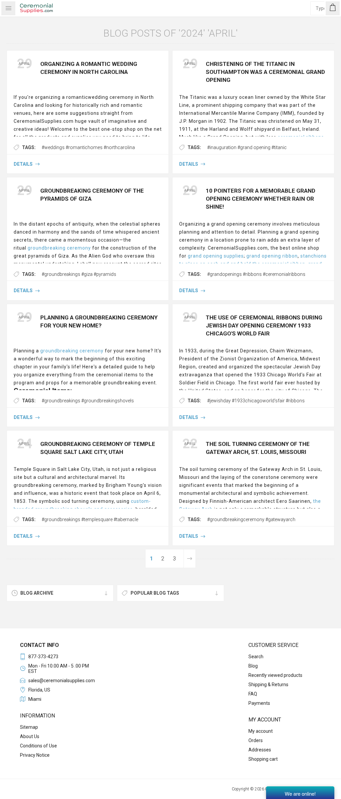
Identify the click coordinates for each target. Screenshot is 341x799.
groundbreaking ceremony (59, 248)
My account (260, 731)
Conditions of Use (38, 745)
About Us (29, 736)
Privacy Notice (35, 755)
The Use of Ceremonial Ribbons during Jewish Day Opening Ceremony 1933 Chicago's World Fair (264, 325)
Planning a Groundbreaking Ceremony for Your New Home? (99, 321)
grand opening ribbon (272, 256)
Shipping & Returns (268, 684)
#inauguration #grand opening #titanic (247, 147)
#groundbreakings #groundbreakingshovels (88, 400)
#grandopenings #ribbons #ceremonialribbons (256, 274)
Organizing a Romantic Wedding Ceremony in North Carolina (88, 68)
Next (189, 558)
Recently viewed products (275, 675)
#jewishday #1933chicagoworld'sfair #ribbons (256, 400)
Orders (255, 740)
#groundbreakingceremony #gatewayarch (251, 519)
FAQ (252, 694)
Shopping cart (263, 759)
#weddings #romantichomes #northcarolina (88, 147)
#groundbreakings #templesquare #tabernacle (90, 519)
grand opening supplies (216, 256)
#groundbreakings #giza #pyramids (79, 274)
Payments (259, 703)
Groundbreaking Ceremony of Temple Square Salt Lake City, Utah (97, 448)
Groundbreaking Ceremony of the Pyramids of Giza (92, 194)
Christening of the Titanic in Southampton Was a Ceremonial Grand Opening (265, 72)
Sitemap (29, 727)
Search (255, 656)
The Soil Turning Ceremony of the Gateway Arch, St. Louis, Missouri (258, 448)
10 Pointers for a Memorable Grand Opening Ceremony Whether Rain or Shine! (260, 198)
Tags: (29, 147)
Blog (253, 666)
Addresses (259, 749)
